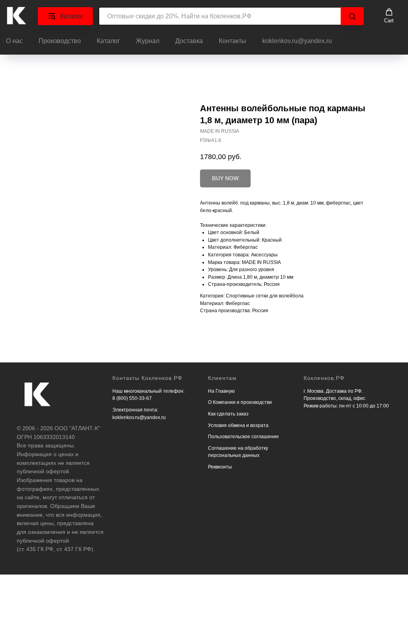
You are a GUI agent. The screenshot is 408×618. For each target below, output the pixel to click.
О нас (14, 40)
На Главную (221, 391)
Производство (60, 40)
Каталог (108, 40)
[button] (389, 16)
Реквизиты (220, 467)
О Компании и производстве (240, 402)
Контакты (232, 40)
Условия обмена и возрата (238, 425)
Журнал (147, 40)
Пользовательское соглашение (243, 436)
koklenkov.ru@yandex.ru (297, 40)
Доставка (189, 40)
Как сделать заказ (228, 414)
